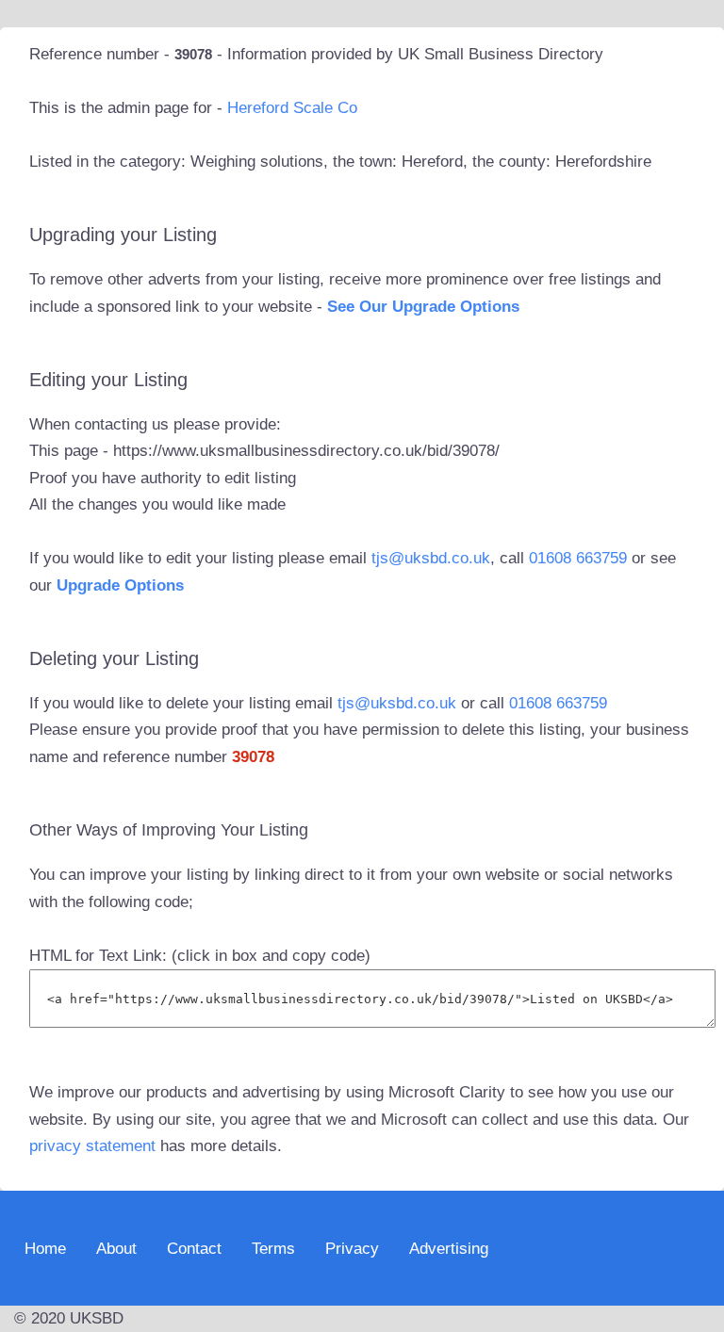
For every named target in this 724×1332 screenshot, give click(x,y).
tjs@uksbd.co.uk (430, 558)
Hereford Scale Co (292, 108)
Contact (194, 1248)
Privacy (352, 1248)
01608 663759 (578, 558)
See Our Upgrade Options (423, 307)
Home (45, 1248)
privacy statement (92, 1146)
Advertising (448, 1248)
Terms (273, 1248)
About (116, 1248)
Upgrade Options (120, 585)
